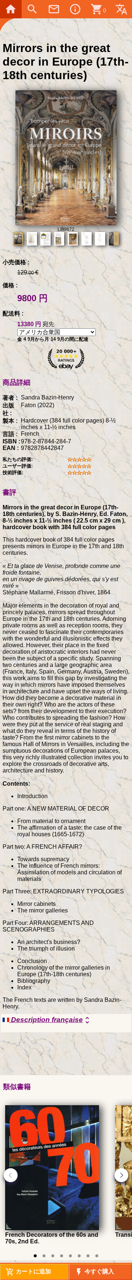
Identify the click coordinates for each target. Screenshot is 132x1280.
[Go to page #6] (79, 1255)
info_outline (75, 9)
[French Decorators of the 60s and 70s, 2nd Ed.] (52, 1228)
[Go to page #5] (70, 1255)
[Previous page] (11, 1175)
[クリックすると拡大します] (66, 223)
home (10, 9)
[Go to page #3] (52, 1255)
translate (121, 9)
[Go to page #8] (96, 1255)
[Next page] (121, 1175)
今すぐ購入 (94, 1272)
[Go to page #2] (44, 1255)
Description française (50, 1020)
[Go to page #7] (88, 1255)
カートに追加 (28, 1272)
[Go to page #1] (35, 1255)
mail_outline (54, 9)
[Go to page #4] (61, 1255)
